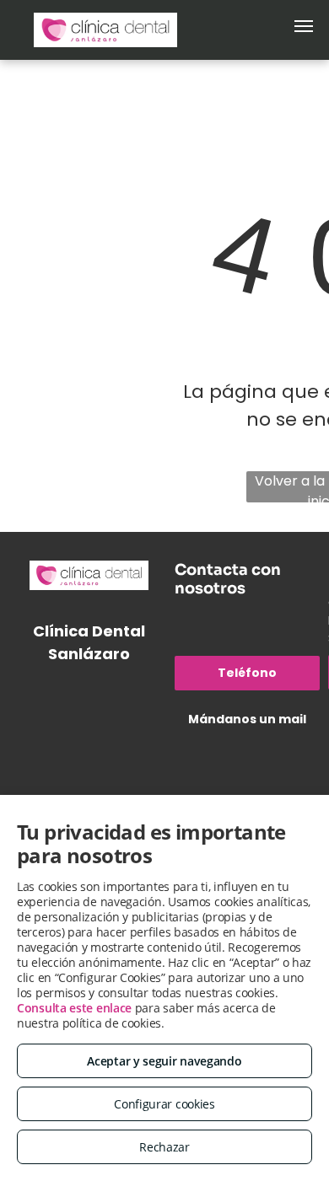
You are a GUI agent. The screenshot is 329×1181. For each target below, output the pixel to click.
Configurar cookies (164, 1104)
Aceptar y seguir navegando (164, 1061)
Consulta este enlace (74, 1008)
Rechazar (164, 1147)
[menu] (304, 26)
